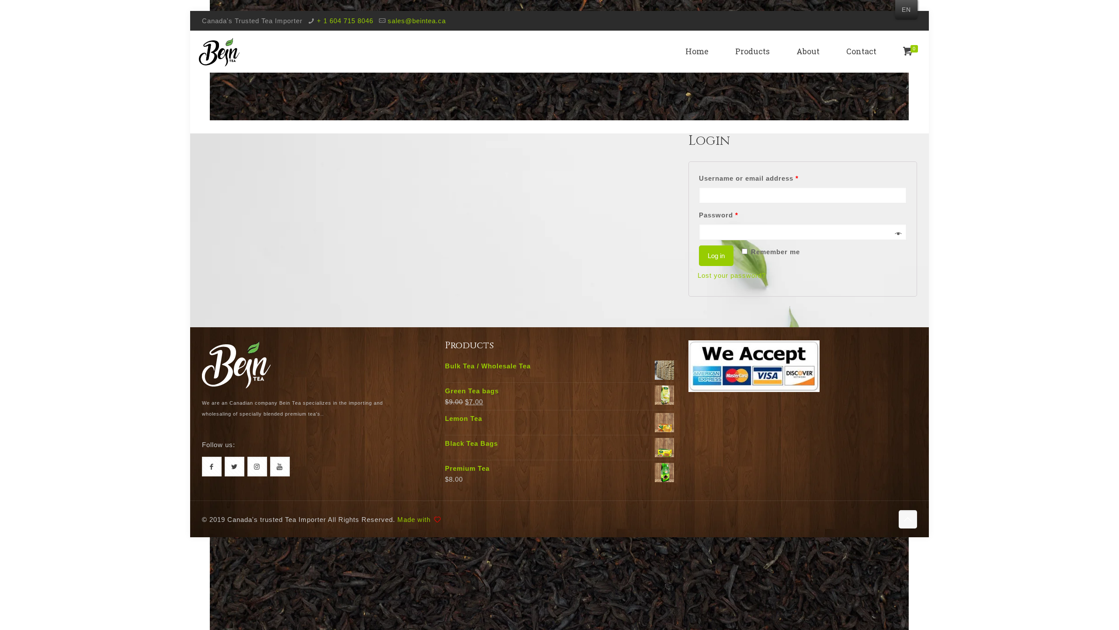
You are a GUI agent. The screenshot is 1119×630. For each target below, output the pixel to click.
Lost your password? (732, 275)
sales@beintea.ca (417, 20)
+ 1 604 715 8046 (345, 20)
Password (718, 215)
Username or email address (749, 178)
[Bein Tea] (219, 51)
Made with (414, 519)
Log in (716, 255)
